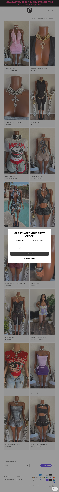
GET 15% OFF (29, 253)
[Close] (49, 231)
